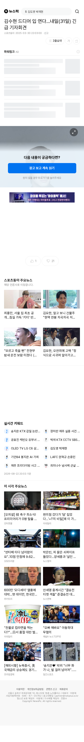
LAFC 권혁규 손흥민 (62, 457)
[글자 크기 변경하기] (68, 40)
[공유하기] (76, 40)
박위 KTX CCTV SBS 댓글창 (65, 440)
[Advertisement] (42, 734)
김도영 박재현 (58, 448)
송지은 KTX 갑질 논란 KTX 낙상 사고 (26, 431)
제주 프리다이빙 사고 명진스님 (26, 465)
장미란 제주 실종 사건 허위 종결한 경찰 (65, 431)
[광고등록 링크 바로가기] (78, 51)
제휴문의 (64, 689)
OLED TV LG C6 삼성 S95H (26, 448)
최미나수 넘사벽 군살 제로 (65, 465)
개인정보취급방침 (35, 689)
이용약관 (20, 689)
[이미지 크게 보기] (74, 132)
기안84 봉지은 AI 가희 (25, 457)
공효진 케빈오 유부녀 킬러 (26, 440)
